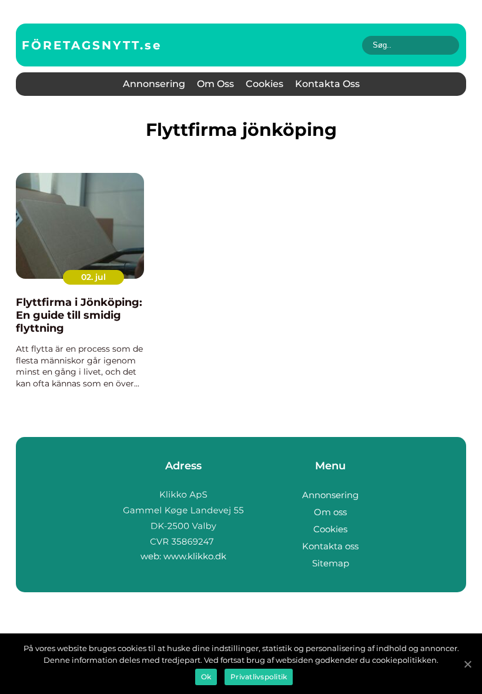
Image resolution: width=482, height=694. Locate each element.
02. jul (93, 277)
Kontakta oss (327, 83)
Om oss (215, 83)
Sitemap (330, 563)
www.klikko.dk (194, 556)
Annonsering (154, 83)
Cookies (264, 83)
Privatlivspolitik (258, 676)
